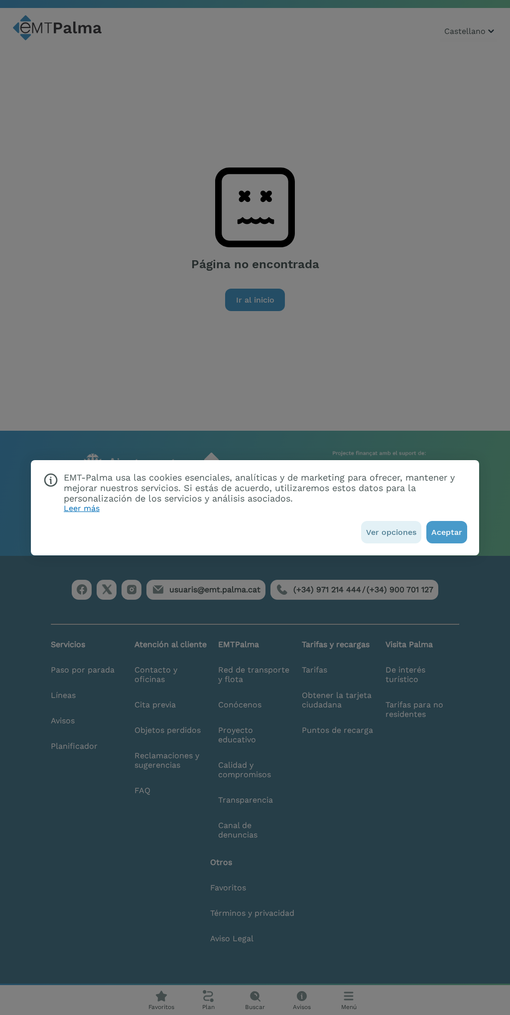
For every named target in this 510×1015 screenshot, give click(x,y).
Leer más (82, 508)
